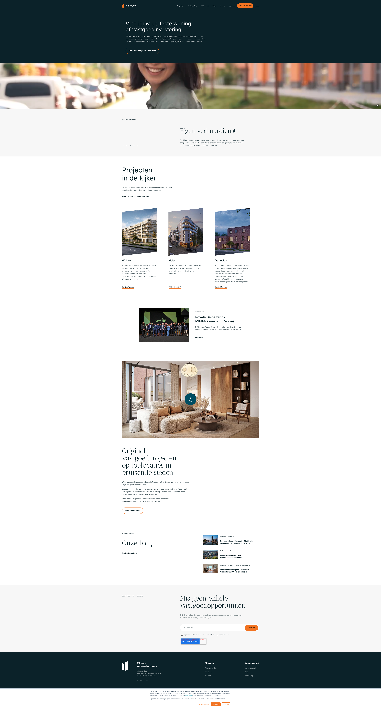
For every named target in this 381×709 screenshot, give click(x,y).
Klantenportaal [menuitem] (250, 668)
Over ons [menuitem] (208, 672)
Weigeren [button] (226, 704)
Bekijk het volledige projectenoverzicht (136, 196)
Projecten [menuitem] (180, 6)
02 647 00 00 (142, 681)
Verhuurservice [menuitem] (210, 668)
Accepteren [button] (216, 704)
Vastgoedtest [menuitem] (192, 6)
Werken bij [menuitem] (249, 676)
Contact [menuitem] (232, 6)
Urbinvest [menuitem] (205, 6)
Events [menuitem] (222, 6)
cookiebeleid (188, 695)
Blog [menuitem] (214, 6)
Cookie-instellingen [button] (204, 704)
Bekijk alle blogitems (129, 553)
